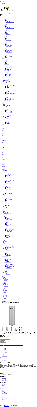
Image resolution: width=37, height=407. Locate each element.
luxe (3, 354)
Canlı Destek (4, 360)
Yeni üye (3, 3)
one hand (3, 352)
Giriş (3, 4)
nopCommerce (6, 406)
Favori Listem (4, 393)
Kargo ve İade (4, 379)
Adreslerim (4, 391)
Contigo (2, 335)
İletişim (3, 384)
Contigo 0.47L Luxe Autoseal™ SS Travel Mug (11, 345)
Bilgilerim (3, 390)
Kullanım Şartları (5, 380)
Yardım (3, 386)
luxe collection (4, 356)
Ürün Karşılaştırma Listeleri (6, 398)
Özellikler (5, 349)
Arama (3, 399)
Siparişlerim (4, 392)
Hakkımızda (4, 378)
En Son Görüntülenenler (6, 397)
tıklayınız (3, 367)
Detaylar (5, 348)
